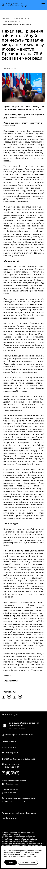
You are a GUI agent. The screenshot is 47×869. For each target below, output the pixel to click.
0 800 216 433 (10, 793)
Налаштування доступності (19, 734)
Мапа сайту (8, 714)
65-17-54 (21, 801)
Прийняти (10, 862)
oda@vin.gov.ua (11, 784)
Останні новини (9, 21)
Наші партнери (9, 818)
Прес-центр (20, 18)
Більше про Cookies (27, 862)
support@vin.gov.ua (27, 836)
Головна (5, 18)
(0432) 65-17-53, (10, 801)
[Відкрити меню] (43, 5)
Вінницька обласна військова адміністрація (16, 5)
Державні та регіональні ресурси (19, 813)
